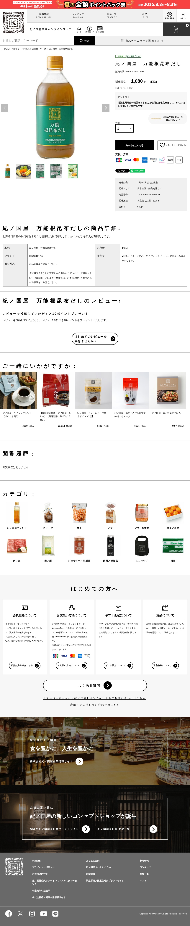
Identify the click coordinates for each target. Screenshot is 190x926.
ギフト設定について (115, 665)
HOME (6, 49)
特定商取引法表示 (41, 890)
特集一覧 (112, 14)
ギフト (145, 14)
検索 (86, 40)
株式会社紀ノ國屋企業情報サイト (51, 761)
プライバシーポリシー (43, 867)
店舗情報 (90, 874)
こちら (115, 704)
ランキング (78, 14)
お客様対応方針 (40, 874)
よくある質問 (89, 685)
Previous (4, 108)
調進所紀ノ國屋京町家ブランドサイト (54, 828)
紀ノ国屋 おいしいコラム (98, 867)
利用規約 (36, 860)
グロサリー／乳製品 (20, 49)
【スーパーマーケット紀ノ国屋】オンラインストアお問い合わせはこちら (94, 698)
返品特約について (162, 665)
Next (105, 108)
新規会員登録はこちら (22, 665)
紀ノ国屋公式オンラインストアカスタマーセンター (54, 882)
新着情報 (44, 14)
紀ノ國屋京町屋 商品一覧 (114, 828)
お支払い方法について (69, 665)
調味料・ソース (39, 49)
